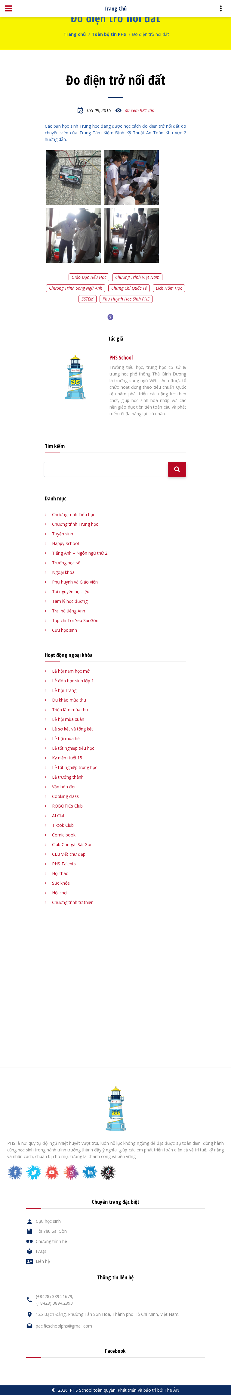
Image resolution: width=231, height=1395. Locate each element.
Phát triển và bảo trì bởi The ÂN (148, 1390)
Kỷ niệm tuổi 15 (67, 758)
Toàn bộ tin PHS (109, 34)
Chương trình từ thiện (73, 902)
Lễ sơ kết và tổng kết (72, 729)
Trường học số (66, 562)
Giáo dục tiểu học (89, 277)
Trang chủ (74, 34)
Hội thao (60, 873)
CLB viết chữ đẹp (68, 854)
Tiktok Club (63, 825)
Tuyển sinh (62, 534)
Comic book (63, 835)
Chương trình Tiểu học (73, 514)
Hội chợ (59, 892)
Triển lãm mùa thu (70, 709)
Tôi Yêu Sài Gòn (51, 1231)
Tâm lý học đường (70, 601)
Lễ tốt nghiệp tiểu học (73, 748)
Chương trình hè (51, 1241)
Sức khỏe (61, 883)
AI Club (59, 815)
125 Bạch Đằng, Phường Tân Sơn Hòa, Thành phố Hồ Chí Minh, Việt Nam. (107, 1314)
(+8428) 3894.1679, (54, 1296)
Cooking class (65, 796)
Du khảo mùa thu (69, 700)
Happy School (65, 543)
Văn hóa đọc (64, 786)
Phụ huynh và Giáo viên (75, 582)
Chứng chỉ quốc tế (129, 288)
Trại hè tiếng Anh (68, 611)
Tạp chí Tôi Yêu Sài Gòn (75, 620)
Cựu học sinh (64, 630)
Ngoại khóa (63, 572)
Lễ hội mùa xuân (68, 719)
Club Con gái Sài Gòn (72, 844)
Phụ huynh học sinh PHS (126, 299)
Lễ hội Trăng (64, 690)
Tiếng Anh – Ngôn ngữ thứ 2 (79, 553)
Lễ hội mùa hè (66, 738)
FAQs (41, 1251)
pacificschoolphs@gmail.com (64, 1326)
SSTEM (88, 299)
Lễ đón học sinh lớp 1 (73, 680)
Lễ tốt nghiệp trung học (74, 767)
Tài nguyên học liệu (70, 591)
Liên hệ (43, 1261)
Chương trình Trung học (75, 524)
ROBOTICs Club (67, 806)
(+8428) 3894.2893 (54, 1303)
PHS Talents (64, 864)
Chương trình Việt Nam (137, 277)
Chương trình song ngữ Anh (75, 288)
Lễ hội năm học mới (71, 671)
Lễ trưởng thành (68, 777)
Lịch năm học (169, 288)
